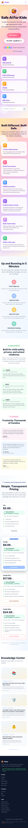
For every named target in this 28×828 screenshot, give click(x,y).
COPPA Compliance (5, 810)
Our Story (3, 791)
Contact (3, 795)
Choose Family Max (14, 636)
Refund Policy (4, 806)
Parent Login (4, 783)
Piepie (7, 2)
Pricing (2, 779)
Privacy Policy (4, 801)
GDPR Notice (4, 812)
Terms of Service (5, 803)
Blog (2, 793)
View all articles (13, 749)
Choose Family (14, 567)
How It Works (4, 781)
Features (3, 777)
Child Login (3, 785)
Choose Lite (14, 530)
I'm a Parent (13, 35)
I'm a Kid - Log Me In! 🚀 (14, 41)
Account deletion (5, 808)
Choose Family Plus (14, 601)
